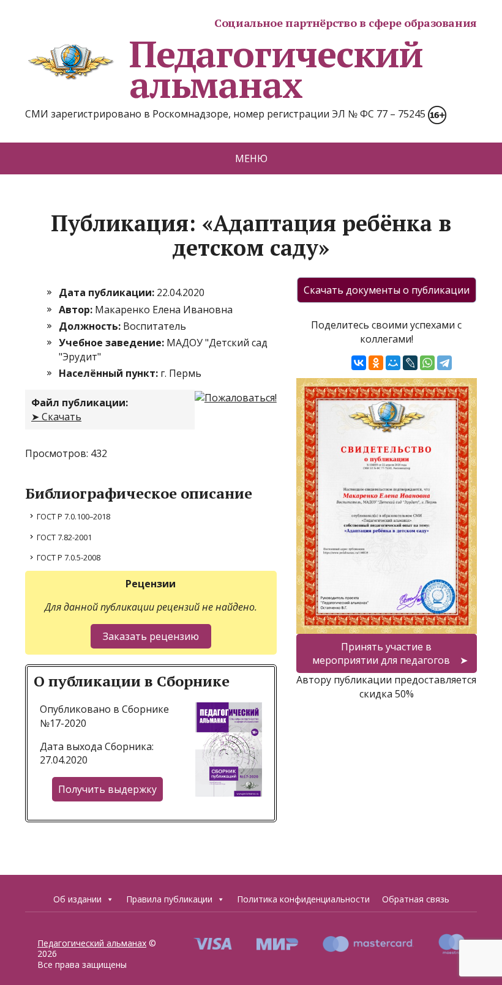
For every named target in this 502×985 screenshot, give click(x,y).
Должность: (91, 326)
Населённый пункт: (109, 373)
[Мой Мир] (393, 362)
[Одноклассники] (376, 362)
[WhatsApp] (427, 362)
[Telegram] (444, 362)
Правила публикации (169, 899)
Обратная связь (415, 899)
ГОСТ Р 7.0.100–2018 (73, 516)
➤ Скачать (56, 416)
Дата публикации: (108, 292)
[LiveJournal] (410, 362)
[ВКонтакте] (358, 362)
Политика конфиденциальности (303, 899)
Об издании (77, 899)
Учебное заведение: (113, 342)
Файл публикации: (79, 402)
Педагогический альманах (276, 69)
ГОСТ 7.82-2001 (64, 537)
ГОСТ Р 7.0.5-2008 (68, 557)
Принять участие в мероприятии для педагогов (381, 653)
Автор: (77, 309)
